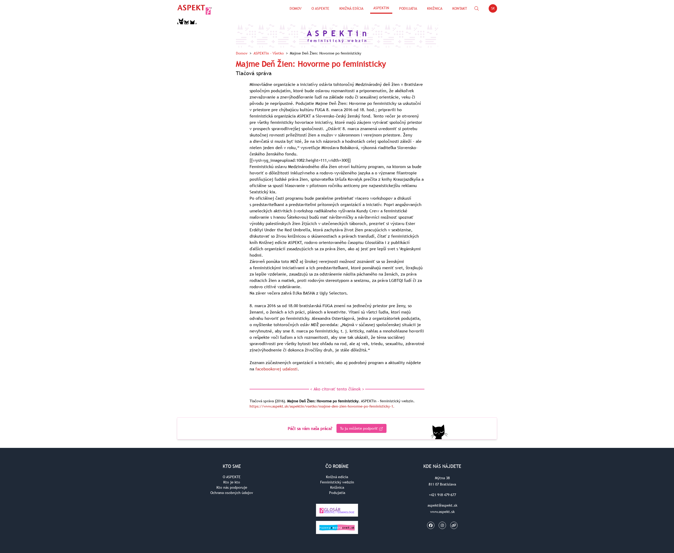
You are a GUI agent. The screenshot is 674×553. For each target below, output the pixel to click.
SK (494, 9)
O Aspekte (320, 8)
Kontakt (459, 8)
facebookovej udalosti (276, 369)
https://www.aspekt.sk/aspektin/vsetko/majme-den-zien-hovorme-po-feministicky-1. (322, 406)
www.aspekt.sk (442, 511)
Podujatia (408, 8)
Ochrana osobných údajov (231, 492)
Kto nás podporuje (231, 487)
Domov (295, 8)
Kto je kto (231, 482)
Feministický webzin (337, 482)
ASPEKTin (381, 8)
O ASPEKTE (232, 476)
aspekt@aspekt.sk (442, 505)
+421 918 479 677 (442, 494)
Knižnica (434, 8)
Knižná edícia (351, 8)
